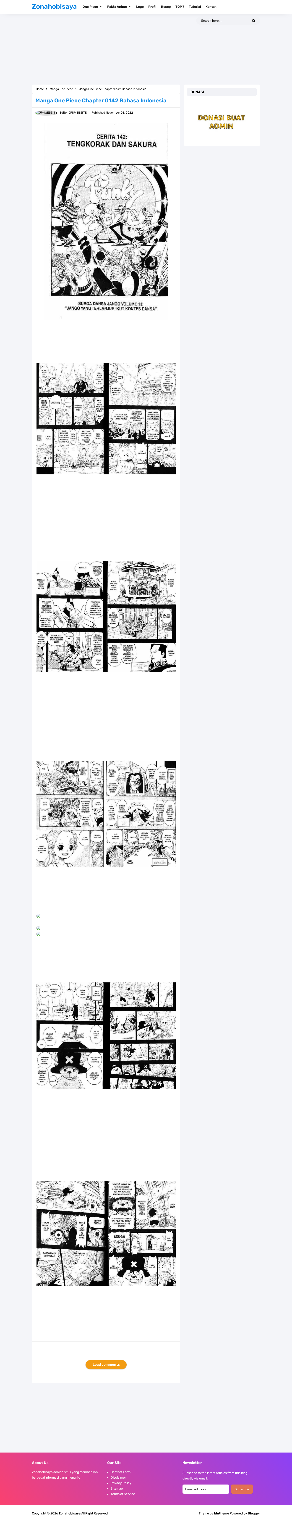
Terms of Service (123, 1494)
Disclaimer (118, 1477)
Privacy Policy (121, 1483)
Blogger (254, 1513)
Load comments (106, 1364)
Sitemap (117, 1488)
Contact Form (120, 1472)
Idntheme (221, 1513)
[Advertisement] (146, 49)
